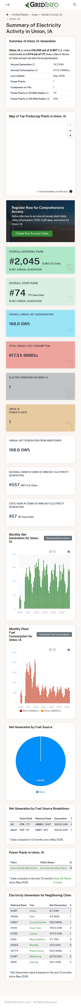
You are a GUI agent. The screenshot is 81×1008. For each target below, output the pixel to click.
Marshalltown (37, 939)
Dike (32, 916)
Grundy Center (38, 922)
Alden (33, 910)
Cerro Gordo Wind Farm (24, 867)
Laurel (33, 933)
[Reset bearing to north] (70, 136)
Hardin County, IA (51, 14)
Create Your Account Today (32, 233)
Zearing (34, 962)
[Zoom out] (70, 130)
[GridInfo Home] (41, 5)
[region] (40, 158)
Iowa (35, 14)
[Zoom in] (70, 125)
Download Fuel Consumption (54, 634)
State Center (37, 950)
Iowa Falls (35, 927)
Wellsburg (35, 956)
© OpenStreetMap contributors (52, 191)
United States (20, 14)
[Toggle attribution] (71, 191)
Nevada (34, 944)
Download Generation (58, 538)
